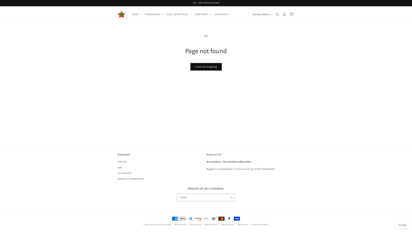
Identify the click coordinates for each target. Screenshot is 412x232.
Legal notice (242, 224)
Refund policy (180, 224)
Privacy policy (195, 224)
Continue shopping (206, 66)
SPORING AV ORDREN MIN (130, 178)
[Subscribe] (231, 197)
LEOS (152, 224)
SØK (119, 167)
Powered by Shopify (163, 224)
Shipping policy (227, 224)
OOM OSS (122, 161)
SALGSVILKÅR (124, 173)
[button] (136, 14)
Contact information (259, 224)
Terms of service (211, 224)
